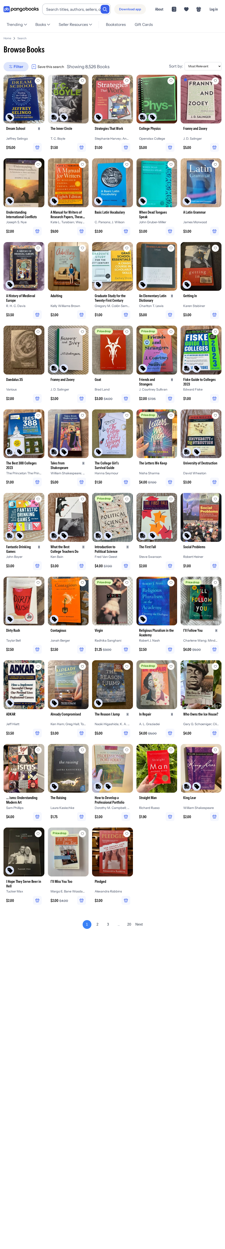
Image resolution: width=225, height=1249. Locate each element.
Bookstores (116, 24)
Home (7, 38)
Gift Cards (144, 24)
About (159, 9)
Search (22, 38)
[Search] (105, 9)
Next (139, 924)
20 (129, 924)
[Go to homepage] (21, 9)
